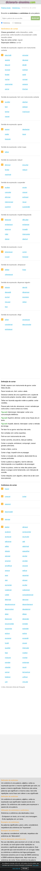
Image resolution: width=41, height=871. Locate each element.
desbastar (26, 129)
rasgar (7, 116)
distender (25, 619)
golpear (25, 107)
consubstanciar (27, 594)
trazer (7, 489)
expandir (25, 638)
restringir (8, 174)
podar (7, 134)
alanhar (25, 102)
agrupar (7, 556)
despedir (8, 292)
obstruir (25, 239)
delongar (8, 599)
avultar (24, 585)
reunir (24, 667)
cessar (24, 192)
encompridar (9, 623)
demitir (24, 287)
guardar (7, 648)
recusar (7, 302)
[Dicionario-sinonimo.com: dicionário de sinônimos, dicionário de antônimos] (20, 2)
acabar (7, 187)
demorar (25, 599)
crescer (7, 496)
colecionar (26, 590)
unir (6, 682)
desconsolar (26, 324)
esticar (7, 633)
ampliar (25, 561)
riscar (24, 202)
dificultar (25, 219)
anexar (7, 570)
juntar (24, 496)
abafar (7, 527)
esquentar (8, 628)
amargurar (26, 319)
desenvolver (9, 609)
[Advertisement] (20, 356)
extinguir (25, 197)
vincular (25, 682)
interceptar (26, 234)
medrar (25, 653)
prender (7, 662)
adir (23, 541)
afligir (7, 319)
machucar (26, 111)
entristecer (8, 329)
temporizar (26, 672)
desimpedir (9, 511)
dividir (24, 65)
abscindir (8, 55)
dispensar (25, 292)
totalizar (7, 677)
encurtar (25, 165)
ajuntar (24, 556)
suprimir (8, 207)
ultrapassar (9, 274)
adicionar (8, 541)
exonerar (25, 297)
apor (6, 575)
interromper (9, 202)
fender (7, 74)
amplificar (8, 565)
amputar (25, 55)
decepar (25, 60)
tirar (6, 306)
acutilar (7, 102)
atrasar (24, 580)
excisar (7, 69)
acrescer (8, 536)
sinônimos (14, 13)
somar (7, 672)
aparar (7, 129)
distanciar (8, 619)
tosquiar (8, 139)
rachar (7, 79)
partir (24, 74)
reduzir (24, 169)
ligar (6, 653)
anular (24, 187)
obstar (7, 239)
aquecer (8, 504)
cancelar (8, 192)
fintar (24, 269)
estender (25, 628)
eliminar (7, 197)
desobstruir (26, 609)
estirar (24, 633)
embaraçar (9, 224)
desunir (7, 65)
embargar (25, 224)
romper (25, 79)
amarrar (8, 561)
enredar (25, 623)
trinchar (25, 89)
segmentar (9, 84)
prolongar (25, 662)
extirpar (25, 69)
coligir (7, 594)
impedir (25, 229)
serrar (7, 89)
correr (24, 252)
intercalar (25, 648)
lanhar (7, 111)
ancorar (25, 565)
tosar (24, 134)
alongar (7, 519)
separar (25, 84)
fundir (7, 643)
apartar (7, 60)
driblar (7, 269)
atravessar (9, 252)
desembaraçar (27, 604)
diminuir (7, 165)
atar (6, 580)
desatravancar (10, 604)
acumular (25, 536)
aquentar (25, 575)
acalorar (8, 532)
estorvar (8, 229)
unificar (25, 677)
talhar (7, 152)
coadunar (8, 590)
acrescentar (26, 532)
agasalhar (25, 551)
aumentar (8, 585)
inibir (6, 234)
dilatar (24, 614)
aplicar (24, 570)
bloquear (8, 219)
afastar (7, 287)
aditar (7, 546)
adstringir (25, 546)
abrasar (25, 527)
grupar (24, 643)
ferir (6, 107)
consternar (9, 324)
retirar (24, 302)
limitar (7, 169)
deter (7, 614)
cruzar (7, 257)
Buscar (35, 18)
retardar (7, 667)
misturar (8, 657)
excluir (7, 297)
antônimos (24, 13)
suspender (26, 207)
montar (24, 657)
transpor (25, 257)
